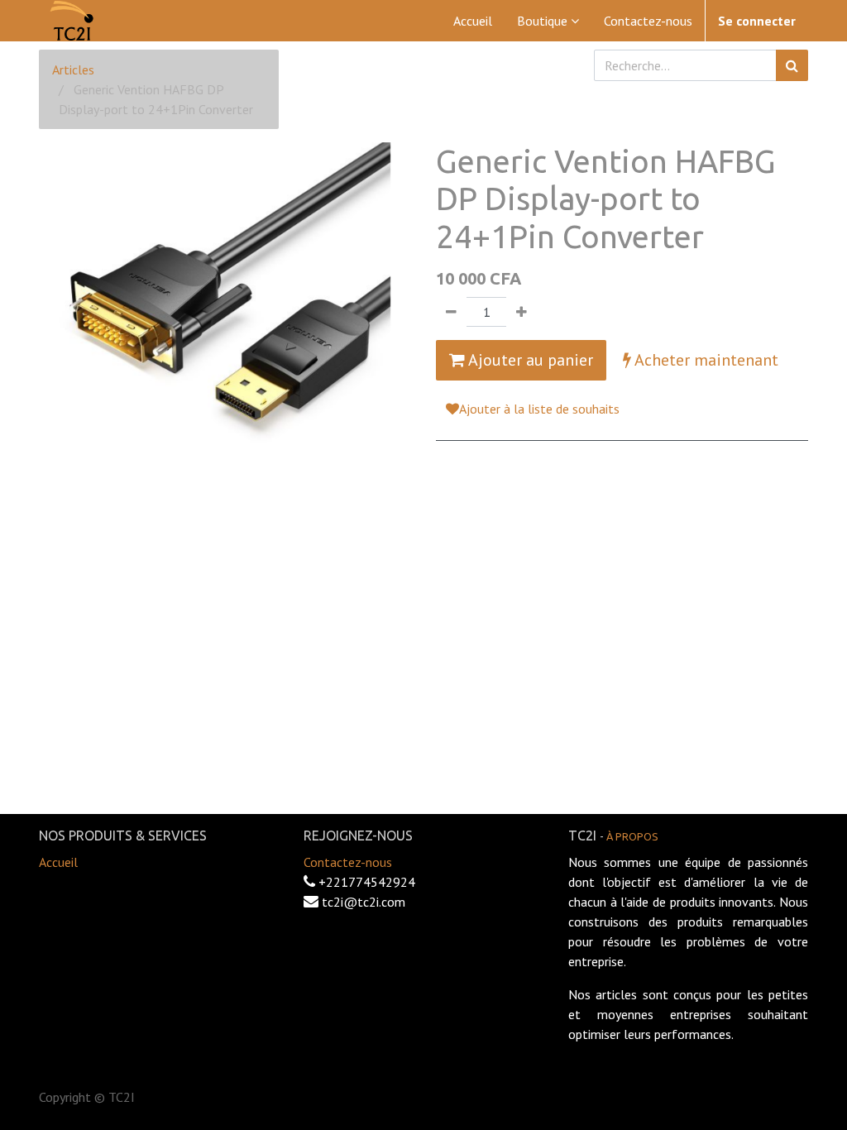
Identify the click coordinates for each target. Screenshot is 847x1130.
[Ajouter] (521, 312)
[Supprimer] (451, 312)
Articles (73, 69)
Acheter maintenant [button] (704, 360)
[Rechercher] (792, 65)
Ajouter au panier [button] (529, 360)
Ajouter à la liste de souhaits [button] (539, 408)
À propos (632, 836)
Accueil (58, 862)
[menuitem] (473, 20)
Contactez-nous (348, 862)
